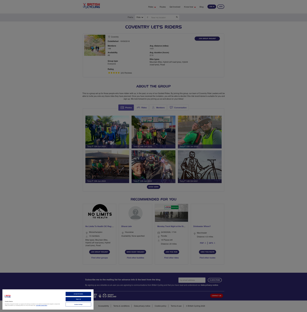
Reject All (78, 299)
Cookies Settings (78, 304)
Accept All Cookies (78, 294)
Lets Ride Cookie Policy (41, 305)
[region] (48, 299)
